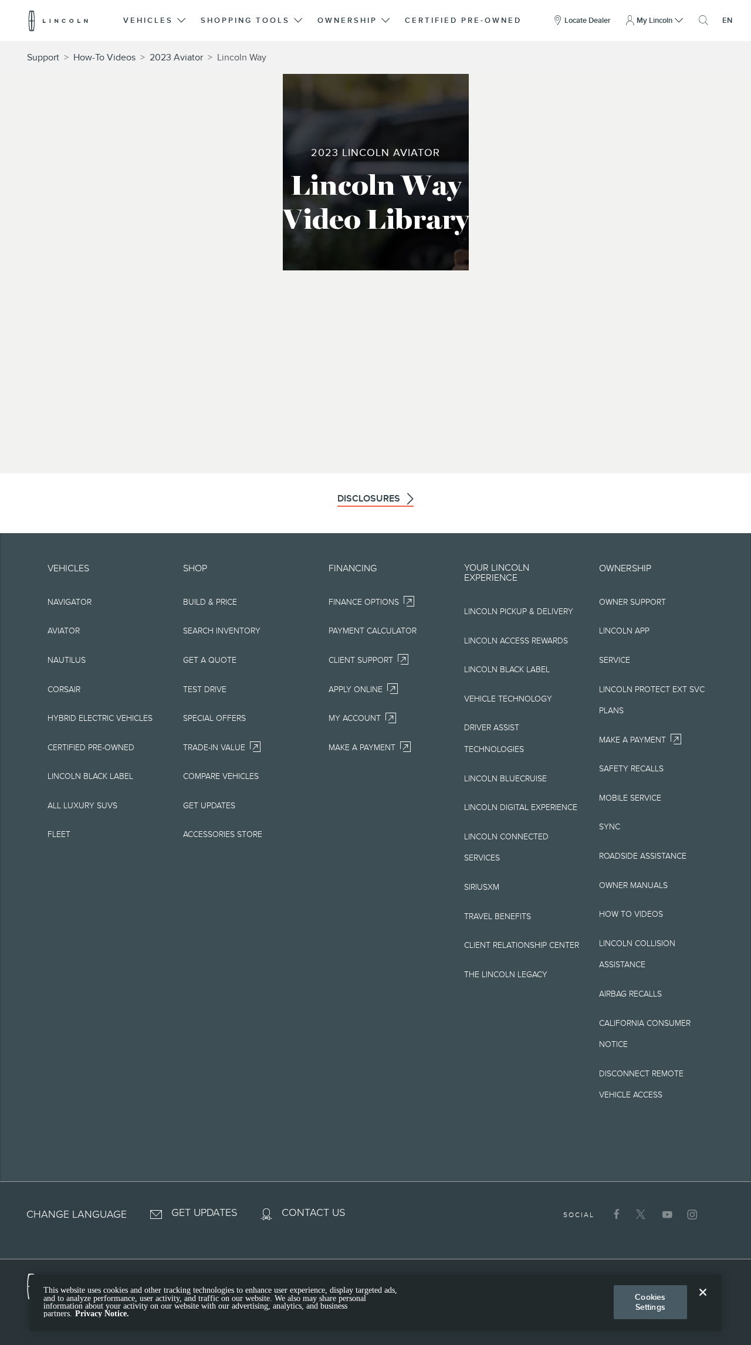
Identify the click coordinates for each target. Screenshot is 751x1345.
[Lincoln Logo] (58, 20)
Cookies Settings (650, 1302)
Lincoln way (241, 57)
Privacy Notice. (102, 1313)
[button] (155, 20)
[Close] (703, 1301)
